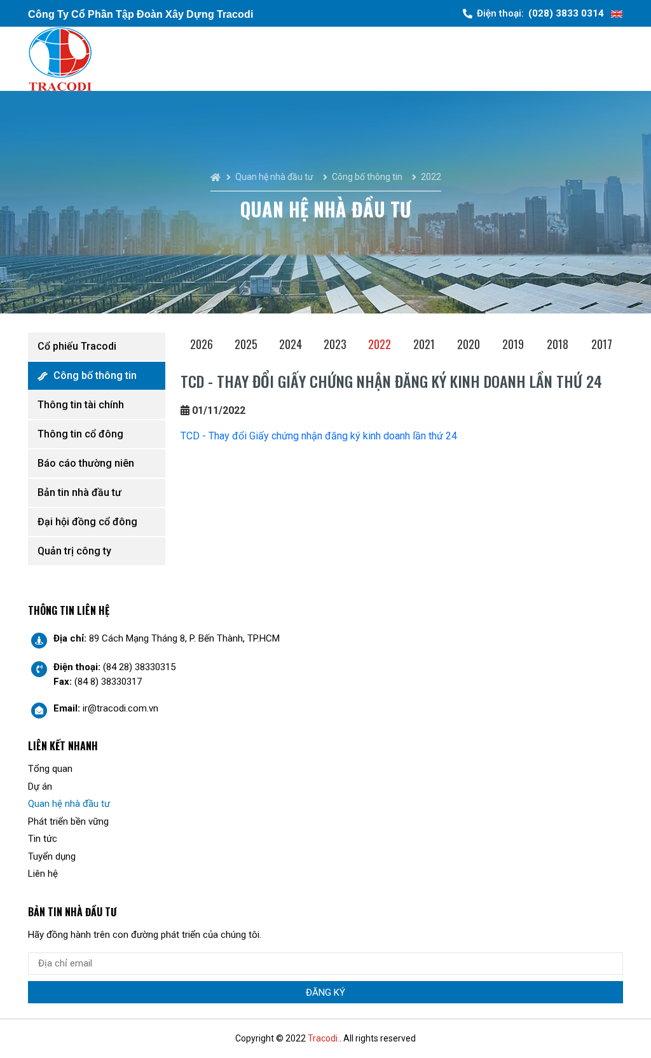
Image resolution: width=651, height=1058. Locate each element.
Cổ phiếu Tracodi (77, 346)
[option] (203, 346)
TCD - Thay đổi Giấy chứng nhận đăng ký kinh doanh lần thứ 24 (319, 436)
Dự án (40, 786)
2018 (557, 344)
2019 (513, 344)
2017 (601, 344)
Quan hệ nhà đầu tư (69, 803)
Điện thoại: (540, 13)
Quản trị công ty (74, 551)
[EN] (616, 13)
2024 (290, 344)
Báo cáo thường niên (86, 463)
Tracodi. (323, 1038)
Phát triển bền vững (68, 821)
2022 (379, 344)
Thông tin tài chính (81, 405)
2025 (246, 344)
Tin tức (42, 838)
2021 (424, 344)
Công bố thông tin (95, 375)
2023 (335, 344)
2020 (468, 344)
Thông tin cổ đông (80, 434)
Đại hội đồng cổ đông (87, 522)
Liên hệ (43, 873)
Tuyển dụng (52, 856)
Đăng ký (325, 992)
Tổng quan (50, 768)
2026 (201, 344)
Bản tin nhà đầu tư (79, 492)
